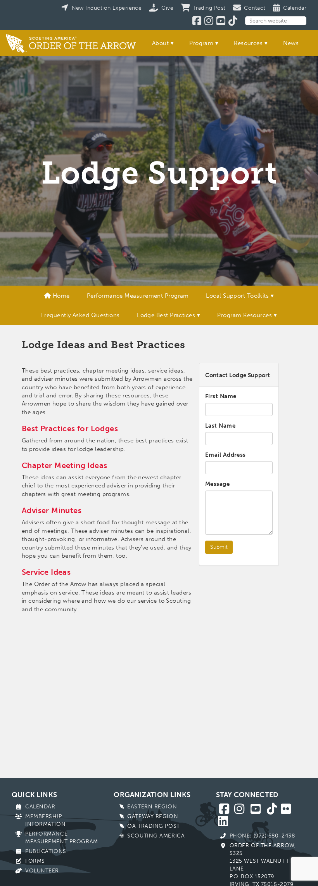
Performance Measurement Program (138, 295)
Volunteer (42, 870)
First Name (221, 396)
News (291, 43)
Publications (45, 851)
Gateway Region (152, 816)
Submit (219, 547)
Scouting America (156, 835)
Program (201, 43)
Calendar (40, 806)
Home (60, 295)
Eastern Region (152, 806)
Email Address (225, 454)
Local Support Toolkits (237, 295)
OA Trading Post (153, 826)
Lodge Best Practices (166, 315)
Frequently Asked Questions (80, 315)
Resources (248, 43)
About (160, 43)
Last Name (220, 425)
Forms (35, 861)
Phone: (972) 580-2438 (262, 835)
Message (217, 483)
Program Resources (244, 315)
